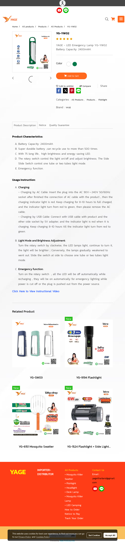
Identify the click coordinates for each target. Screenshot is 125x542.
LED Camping (73, 505)
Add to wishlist (65, 86)
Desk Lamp (72, 492)
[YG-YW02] (31, 52)
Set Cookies (94, 535)
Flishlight (102, 99)
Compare (86, 86)
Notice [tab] (42, 125)
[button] (106, 19)
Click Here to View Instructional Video (35, 291)
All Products (77, 99)
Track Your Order (74, 518)
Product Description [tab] (25, 125)
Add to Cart (73, 76)
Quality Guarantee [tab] (59, 125)
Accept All (110, 535)
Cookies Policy (42, 536)
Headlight (71, 487)
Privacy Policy (24, 536)
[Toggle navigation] (121, 19)
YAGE (68, 107)
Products (91, 99)
